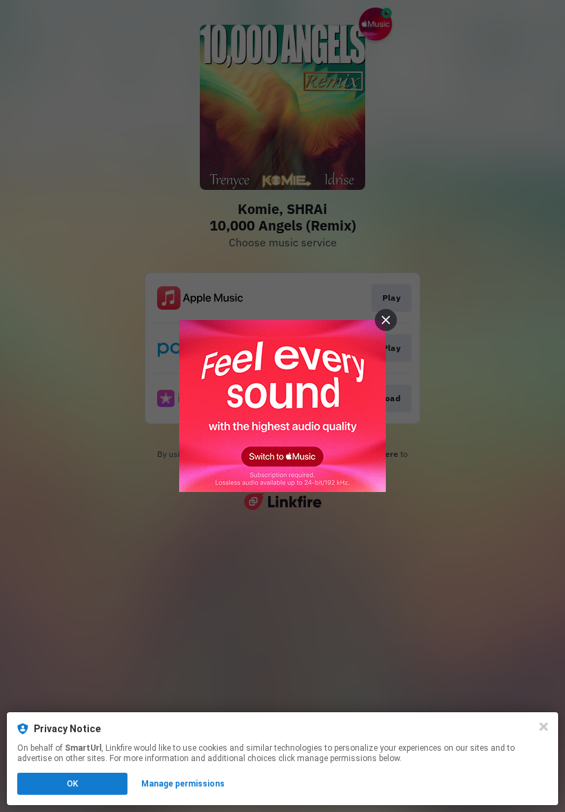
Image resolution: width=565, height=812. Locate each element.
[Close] (544, 727)
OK (72, 784)
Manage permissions (183, 784)
